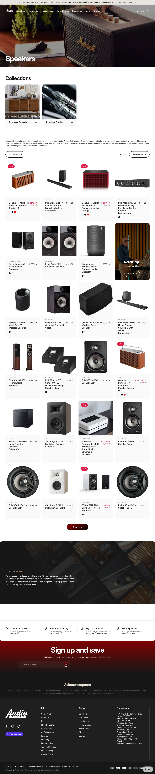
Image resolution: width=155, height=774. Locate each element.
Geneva (11, 200)
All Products (46, 728)
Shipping (45, 739)
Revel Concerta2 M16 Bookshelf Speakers (17, 266)
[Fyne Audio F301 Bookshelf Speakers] (59, 240)
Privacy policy (19, 770)
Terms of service (30, 770)
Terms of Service (48, 747)
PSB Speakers (86, 502)
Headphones (84, 721)
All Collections (47, 732)
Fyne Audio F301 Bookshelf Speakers (55, 265)
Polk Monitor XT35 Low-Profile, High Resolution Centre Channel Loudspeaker (127, 208)
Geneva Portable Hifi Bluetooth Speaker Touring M (126, 385)
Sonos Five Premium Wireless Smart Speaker (92, 325)
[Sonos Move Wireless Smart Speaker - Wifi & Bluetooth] (96, 240)
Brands (82, 736)
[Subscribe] (66, 664)
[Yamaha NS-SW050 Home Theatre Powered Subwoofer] (22, 418)
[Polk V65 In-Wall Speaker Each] (132, 418)
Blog (43, 721)
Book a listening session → (126, 2)
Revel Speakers (14, 261)
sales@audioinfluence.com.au (129, 743)
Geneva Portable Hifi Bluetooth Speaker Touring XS (19, 205)
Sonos (84, 261)
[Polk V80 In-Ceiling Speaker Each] (22, 482)
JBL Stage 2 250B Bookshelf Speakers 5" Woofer (55, 444)
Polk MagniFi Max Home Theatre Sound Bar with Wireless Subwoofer (126, 327)
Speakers (83, 714)
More (81, 732)
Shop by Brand (47, 725)
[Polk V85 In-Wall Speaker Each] (96, 357)
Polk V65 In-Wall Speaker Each (126, 442)
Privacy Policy (47, 750)
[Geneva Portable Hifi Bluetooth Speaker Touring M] (132, 357)
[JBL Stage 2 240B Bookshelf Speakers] (59, 482)
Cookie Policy (47, 754)
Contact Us (46, 714)
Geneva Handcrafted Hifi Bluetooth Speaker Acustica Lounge (92, 207)
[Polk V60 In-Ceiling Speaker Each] (132, 482)
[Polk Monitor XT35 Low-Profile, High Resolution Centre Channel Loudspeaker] (132, 179)
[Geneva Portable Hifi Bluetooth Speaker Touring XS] (22, 179)
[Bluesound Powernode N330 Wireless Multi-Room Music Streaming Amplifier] (96, 418)
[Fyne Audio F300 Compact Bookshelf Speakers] (59, 299)
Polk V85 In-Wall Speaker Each (90, 381)
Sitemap (44, 736)
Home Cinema (85, 725)
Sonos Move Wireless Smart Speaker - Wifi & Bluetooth (90, 268)
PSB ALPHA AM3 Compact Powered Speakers (91, 508)
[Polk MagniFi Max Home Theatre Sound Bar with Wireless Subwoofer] (132, 299)
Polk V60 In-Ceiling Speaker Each (127, 506)
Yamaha (11, 319)
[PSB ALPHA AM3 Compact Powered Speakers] (96, 482)
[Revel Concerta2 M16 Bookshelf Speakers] (22, 240)
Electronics (84, 728)
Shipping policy (41, 770)
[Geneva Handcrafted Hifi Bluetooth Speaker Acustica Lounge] (96, 179)
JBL (46, 438)
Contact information (53, 770)
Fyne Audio (49, 261)
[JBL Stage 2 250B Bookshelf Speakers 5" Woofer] (59, 418)
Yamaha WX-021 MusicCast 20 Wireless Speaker (17, 325)
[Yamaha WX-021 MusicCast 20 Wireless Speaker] (22, 299)
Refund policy (47, 743)
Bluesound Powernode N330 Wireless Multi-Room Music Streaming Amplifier (90, 448)
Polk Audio (49, 200)
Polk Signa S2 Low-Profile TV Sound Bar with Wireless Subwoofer (54, 207)
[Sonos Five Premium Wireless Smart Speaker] (96, 299)
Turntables (83, 717)
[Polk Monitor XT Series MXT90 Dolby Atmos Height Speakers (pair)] (59, 357)
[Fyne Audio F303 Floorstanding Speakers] (22, 357)
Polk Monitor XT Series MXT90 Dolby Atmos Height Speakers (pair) (55, 384)
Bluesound (86, 438)
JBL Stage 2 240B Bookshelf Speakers (55, 506)
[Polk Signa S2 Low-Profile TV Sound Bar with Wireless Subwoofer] (59, 179)
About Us (45, 717)
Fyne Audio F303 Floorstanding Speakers (17, 383)
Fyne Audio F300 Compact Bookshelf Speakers (54, 325)
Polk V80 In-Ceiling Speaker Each (18, 506)
